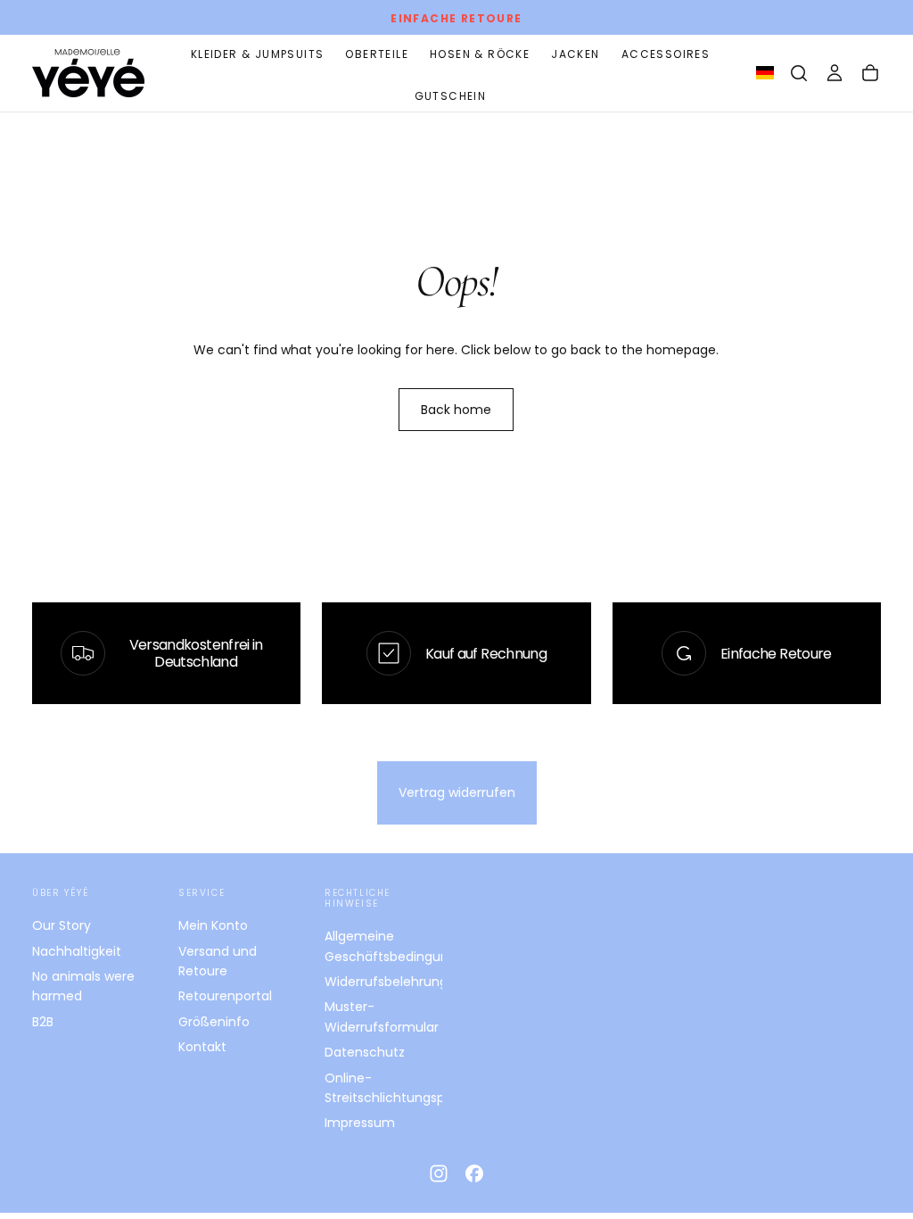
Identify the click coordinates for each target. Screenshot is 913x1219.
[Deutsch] (765, 72)
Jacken (575, 54)
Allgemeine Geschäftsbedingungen (383, 946)
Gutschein (451, 96)
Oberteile (376, 54)
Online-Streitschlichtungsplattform (383, 1088)
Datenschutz (365, 1052)
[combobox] (765, 73)
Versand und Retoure (217, 961)
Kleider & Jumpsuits (258, 54)
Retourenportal (225, 996)
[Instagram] (438, 1173)
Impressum (360, 1123)
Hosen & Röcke (480, 54)
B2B (42, 1022)
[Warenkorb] (870, 73)
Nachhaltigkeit (76, 951)
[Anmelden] (834, 73)
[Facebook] (474, 1173)
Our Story (61, 925)
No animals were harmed (83, 986)
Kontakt (202, 1047)
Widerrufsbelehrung (383, 982)
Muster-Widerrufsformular (382, 1016)
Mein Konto (213, 925)
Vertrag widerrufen (457, 792)
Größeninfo (214, 1022)
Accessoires (665, 54)
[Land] (765, 74)
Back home (456, 410)
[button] (799, 73)
